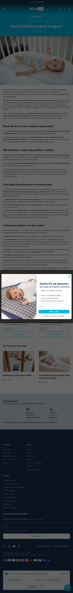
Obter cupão (54, 312)
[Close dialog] (69, 276)
